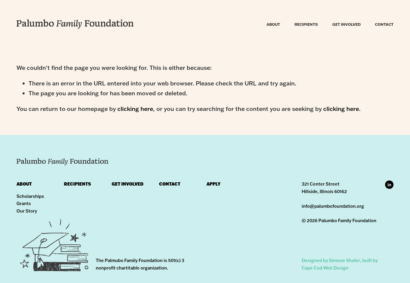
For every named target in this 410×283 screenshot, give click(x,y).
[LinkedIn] (389, 184)
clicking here (135, 108)
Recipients (306, 24)
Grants (24, 203)
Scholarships (30, 196)
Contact (384, 24)
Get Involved (346, 24)
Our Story (27, 211)
